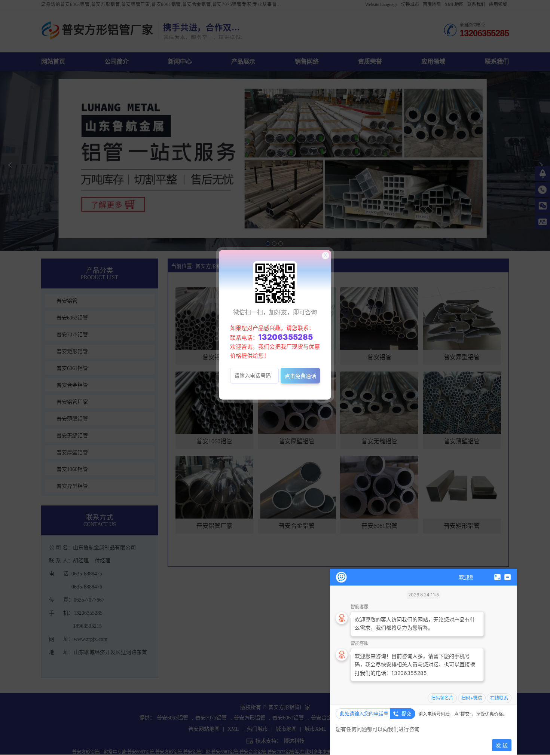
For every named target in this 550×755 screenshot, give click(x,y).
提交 (406, 713)
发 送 (502, 745)
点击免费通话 (300, 376)
